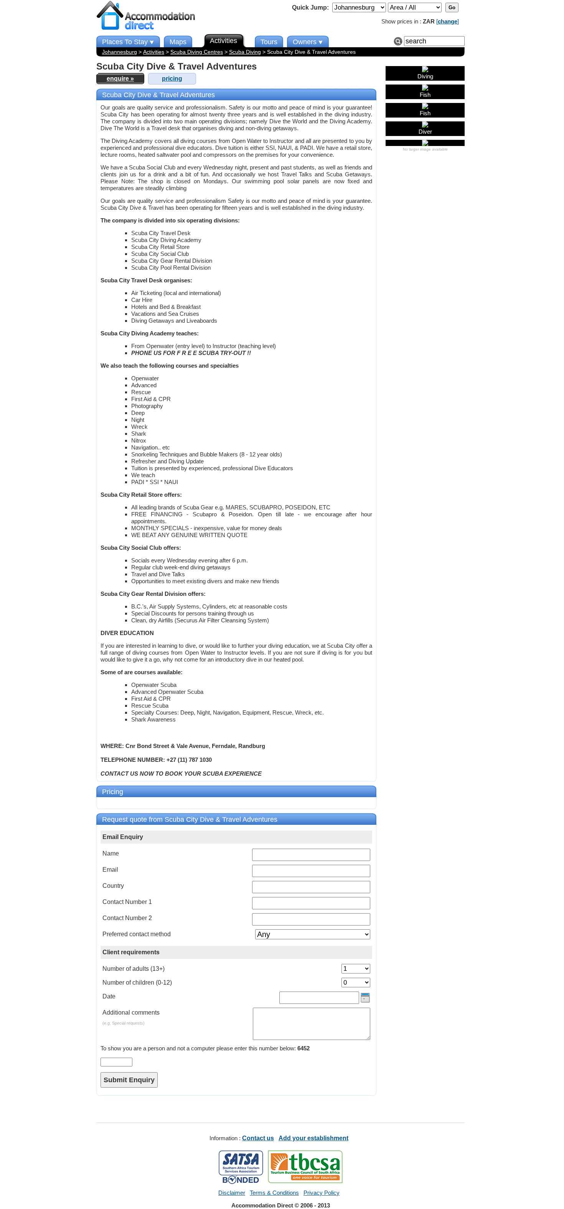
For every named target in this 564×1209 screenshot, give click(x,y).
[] (447, 21)
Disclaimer (231, 1192)
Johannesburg (119, 52)
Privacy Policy (321, 1192)
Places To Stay (125, 42)
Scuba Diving (245, 52)
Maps (178, 42)
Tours (269, 42)
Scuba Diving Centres (196, 52)
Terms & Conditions (274, 1192)
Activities (153, 52)
